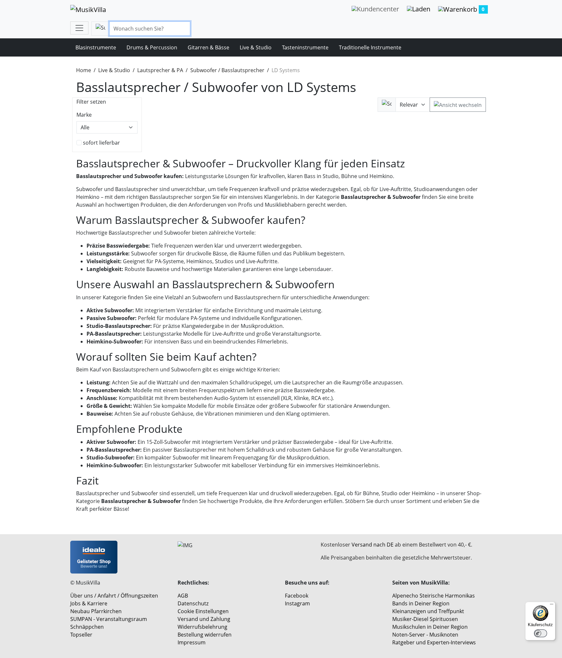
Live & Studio (256, 47)
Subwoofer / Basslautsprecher (227, 70)
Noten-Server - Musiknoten (425, 634)
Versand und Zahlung (204, 619)
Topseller (81, 634)
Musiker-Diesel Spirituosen (425, 619)
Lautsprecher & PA (160, 70)
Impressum (192, 642)
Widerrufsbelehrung (202, 626)
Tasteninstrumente (305, 47)
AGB (183, 595)
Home (83, 70)
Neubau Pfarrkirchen (96, 611)
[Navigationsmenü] (79, 27)
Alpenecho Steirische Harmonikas (433, 595)
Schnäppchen (87, 626)
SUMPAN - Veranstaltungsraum (108, 619)
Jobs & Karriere (88, 603)
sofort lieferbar (101, 142)
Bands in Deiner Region (420, 603)
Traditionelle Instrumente (370, 47)
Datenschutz (193, 603)
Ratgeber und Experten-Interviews (434, 642)
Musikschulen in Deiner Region (430, 626)
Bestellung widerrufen (205, 634)
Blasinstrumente (95, 47)
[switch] (540, 633)
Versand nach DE (373, 544)
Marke (84, 114)
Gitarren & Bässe (208, 47)
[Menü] (551, 606)
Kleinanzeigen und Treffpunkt (428, 611)
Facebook (296, 595)
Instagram (297, 603)
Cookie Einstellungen (203, 611)
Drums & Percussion (152, 47)
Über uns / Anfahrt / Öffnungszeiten (114, 595)
